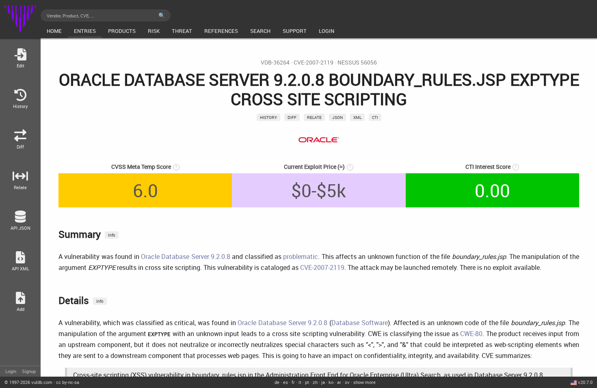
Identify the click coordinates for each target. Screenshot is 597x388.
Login (10, 371)
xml (357, 117)
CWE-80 (471, 333)
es (285, 382)
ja (323, 382)
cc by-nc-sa (67, 382)
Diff (292, 117)
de (277, 382)
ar (339, 382)
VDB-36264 (275, 62)
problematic (300, 256)
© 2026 (28, 382)
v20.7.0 (585, 382)
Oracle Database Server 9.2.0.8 (185, 256)
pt (307, 382)
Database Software (359, 322)
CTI (375, 117)
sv (347, 382)
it (299, 382)
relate (314, 117)
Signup (29, 371)
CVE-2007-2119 (313, 62)
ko (331, 382)
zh (315, 382)
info (111, 235)
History (268, 117)
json (337, 117)
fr (293, 382)
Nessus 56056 (357, 62)
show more (364, 382)
